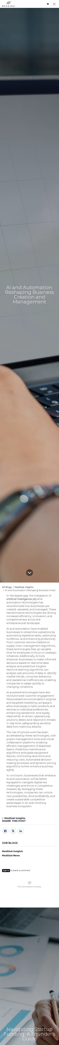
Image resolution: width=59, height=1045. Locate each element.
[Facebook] (5, 831)
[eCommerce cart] (47, 4)
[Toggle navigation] (54, 4)
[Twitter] (13, 831)
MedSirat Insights (24, 587)
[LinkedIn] (20, 831)
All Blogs (7, 587)
